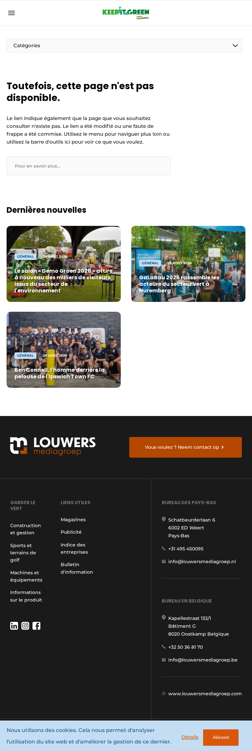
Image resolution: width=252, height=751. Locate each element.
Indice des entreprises (74, 548)
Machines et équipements (26, 576)
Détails (190, 737)
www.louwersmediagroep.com (205, 694)
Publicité (71, 532)
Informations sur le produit (26, 596)
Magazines (73, 520)
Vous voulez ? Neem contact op (182, 447)
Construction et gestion (25, 529)
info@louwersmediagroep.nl (202, 561)
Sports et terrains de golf (23, 553)
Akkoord (221, 737)
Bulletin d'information (77, 568)
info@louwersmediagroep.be (203, 660)
